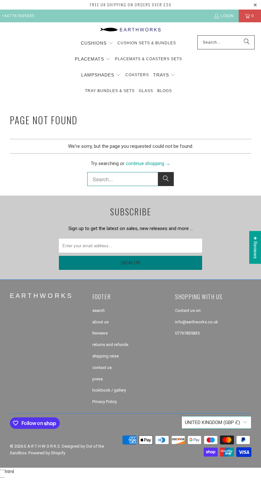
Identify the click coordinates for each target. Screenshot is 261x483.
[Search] (247, 42)
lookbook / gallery (109, 390)
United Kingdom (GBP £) (212, 422)
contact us (102, 367)
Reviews (100, 333)
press (97, 379)
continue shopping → (148, 163)
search (98, 310)
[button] (97, 43)
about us (100, 322)
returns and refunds (110, 344)
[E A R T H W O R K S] (130, 30)
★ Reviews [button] (255, 247)
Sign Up (130, 262)
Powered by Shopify (46, 453)
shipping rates (105, 356)
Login (227, 16)
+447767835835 (18, 16)
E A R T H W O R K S (42, 446)
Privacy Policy (104, 401)
